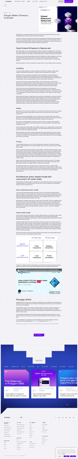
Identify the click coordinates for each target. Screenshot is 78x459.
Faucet (31, 437)
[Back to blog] (5, 5)
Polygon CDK (6, 432)
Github (31, 433)
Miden (5, 442)
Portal (43, 443)
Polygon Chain (6, 425)
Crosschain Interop (7, 427)
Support (31, 428)
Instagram (47, 323)
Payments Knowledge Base (21, 441)
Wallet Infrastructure (7, 429)
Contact (43, 428)
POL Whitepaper (19, 443)
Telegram (35, 323)
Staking (43, 441)
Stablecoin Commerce (20, 428)
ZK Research (19, 447)
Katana (5, 448)
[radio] (18, 417)
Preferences (60, 456)
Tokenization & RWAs (20, 426)
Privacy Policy (32, 447)
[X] (55, 417)
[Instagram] (73, 417)
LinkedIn (56, 323)
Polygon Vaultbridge (7, 436)
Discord (42, 323)
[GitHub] (70, 417)
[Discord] (59, 417)
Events (31, 426)
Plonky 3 (18, 445)
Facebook (52, 323)
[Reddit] (66, 417)
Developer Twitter (28, 323)
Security (31, 435)
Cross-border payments (21, 424)
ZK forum (49, 321)
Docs (30, 424)
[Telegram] (62, 417)
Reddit (38, 323)
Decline (67, 456)
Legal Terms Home (33, 443)
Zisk (4, 446)
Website (18, 323)
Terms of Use (32, 445)
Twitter (21, 323)
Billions (5, 444)
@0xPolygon (35, 321)
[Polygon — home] (8, 1)
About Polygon (44, 424)
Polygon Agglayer (7, 434)
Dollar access (19, 433)
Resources (18, 449)
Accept (73, 456)
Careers (43, 426)
